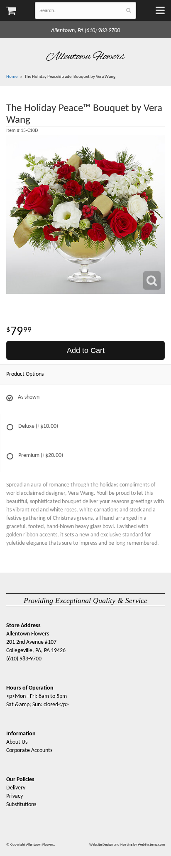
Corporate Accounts (29, 750)
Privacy (14, 796)
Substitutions (21, 804)
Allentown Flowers (85, 56)
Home (11, 76)
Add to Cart (86, 350)
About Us (16, 742)
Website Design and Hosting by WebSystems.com (127, 844)
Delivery (15, 788)
